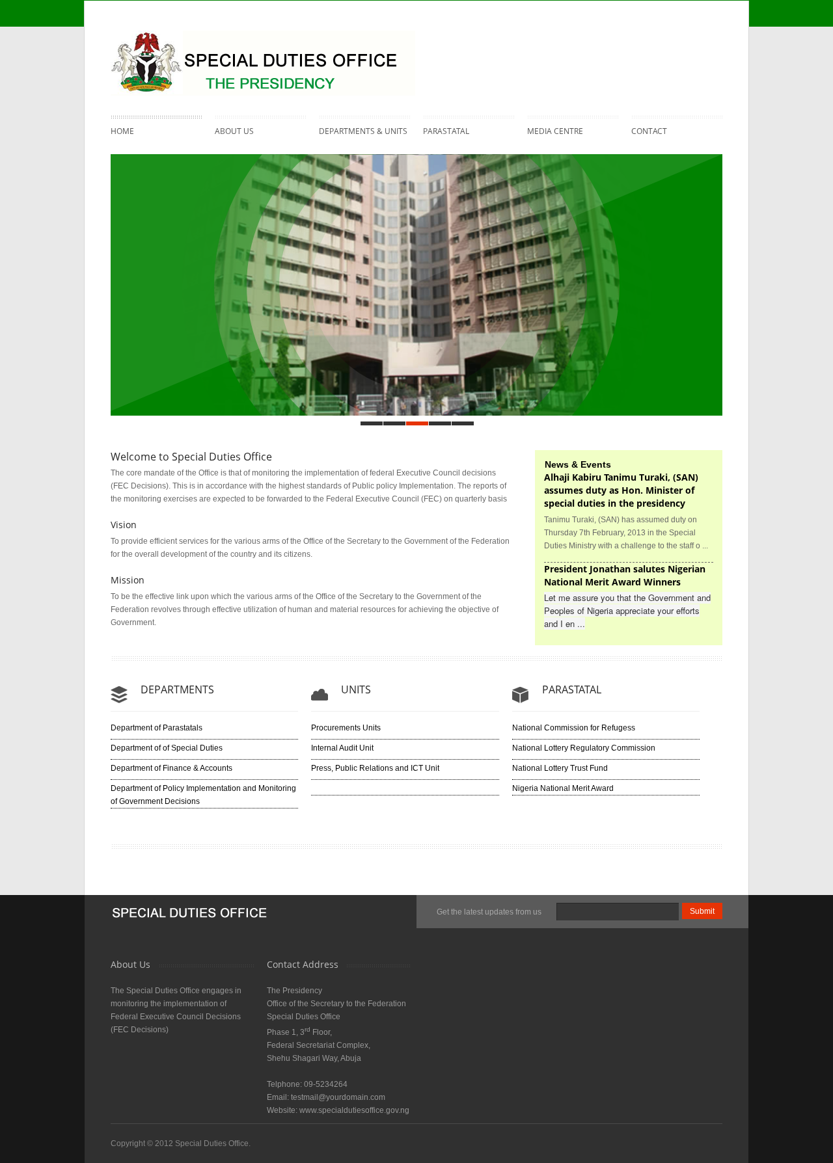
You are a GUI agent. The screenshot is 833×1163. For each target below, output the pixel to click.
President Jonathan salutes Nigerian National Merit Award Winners (624, 575)
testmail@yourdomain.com (338, 1097)
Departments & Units (363, 129)
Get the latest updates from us (489, 911)
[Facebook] (630, 48)
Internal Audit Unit (342, 748)
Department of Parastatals (156, 727)
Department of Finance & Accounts (171, 768)
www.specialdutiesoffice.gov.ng (354, 1110)
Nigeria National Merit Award (563, 788)
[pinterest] (682, 48)
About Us (234, 129)
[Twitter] (656, 48)
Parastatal (446, 129)
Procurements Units (346, 727)
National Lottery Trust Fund (560, 768)
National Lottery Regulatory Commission (583, 748)
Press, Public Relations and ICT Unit (375, 768)
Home (122, 131)
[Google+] (708, 48)
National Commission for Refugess (573, 727)
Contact (649, 131)
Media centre (555, 129)
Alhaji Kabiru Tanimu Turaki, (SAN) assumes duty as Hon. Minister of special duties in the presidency (621, 490)
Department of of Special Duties (167, 748)
